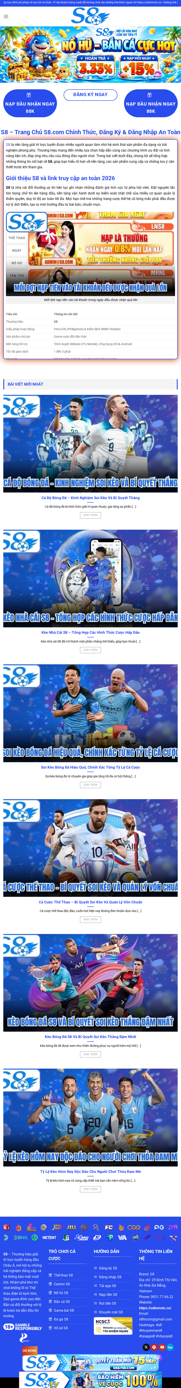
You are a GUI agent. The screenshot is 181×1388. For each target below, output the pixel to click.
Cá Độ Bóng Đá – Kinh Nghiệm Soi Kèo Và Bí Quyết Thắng (90, 498)
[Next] (172, 54)
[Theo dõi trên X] (146, 1347)
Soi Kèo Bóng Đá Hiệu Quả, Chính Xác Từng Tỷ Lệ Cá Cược (90, 767)
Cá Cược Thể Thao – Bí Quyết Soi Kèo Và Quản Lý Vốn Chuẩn (90, 902)
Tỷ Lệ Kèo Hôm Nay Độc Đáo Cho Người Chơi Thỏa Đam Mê (90, 1172)
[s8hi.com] (90, 16)
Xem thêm (90, 515)
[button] (6, 16)
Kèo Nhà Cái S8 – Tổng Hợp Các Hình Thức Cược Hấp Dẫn (90, 632)
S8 (8, 145)
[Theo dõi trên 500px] (170, 1347)
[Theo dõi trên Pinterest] (154, 1347)
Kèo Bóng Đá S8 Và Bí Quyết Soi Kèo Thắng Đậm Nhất (90, 1037)
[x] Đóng (29, 1350)
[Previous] (9, 54)
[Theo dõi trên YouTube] (162, 1347)
